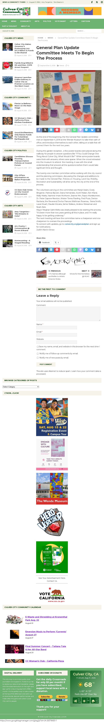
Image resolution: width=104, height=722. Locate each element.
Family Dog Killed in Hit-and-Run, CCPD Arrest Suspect (24, 65)
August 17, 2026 (22, 125)
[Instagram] (102, 2)
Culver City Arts (13, 206)
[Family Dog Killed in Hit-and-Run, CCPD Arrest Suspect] (8, 65)
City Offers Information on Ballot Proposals (22, 177)
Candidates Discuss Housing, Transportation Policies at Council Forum (24, 160)
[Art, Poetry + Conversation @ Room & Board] (8, 229)
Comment (41, 305)
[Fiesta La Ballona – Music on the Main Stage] (8, 106)
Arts (37, 21)
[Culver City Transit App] (52, 571)
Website (40, 339)
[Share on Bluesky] (92, 130)
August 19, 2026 (22, 89)
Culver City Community (17, 97)
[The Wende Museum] (52, 503)
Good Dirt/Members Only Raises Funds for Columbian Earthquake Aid (24, 135)
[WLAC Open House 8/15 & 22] (52, 435)
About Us (25, 26)
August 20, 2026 (22, 168)
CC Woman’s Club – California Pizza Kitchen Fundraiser (23, 120)
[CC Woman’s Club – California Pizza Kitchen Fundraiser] (8, 121)
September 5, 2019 (47, 65)
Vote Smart (60, 21)
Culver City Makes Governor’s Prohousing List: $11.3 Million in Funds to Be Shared (24, 48)
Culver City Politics (15, 150)
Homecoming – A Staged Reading (22, 242)
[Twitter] (97, 2)
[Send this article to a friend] (63, 130)
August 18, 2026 (22, 182)
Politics (47, 21)
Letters (73, 21)
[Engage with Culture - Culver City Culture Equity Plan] (52, 469)
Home (4, 21)
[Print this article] (69, 130)
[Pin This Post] (57, 130)
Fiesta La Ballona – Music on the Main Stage (23, 105)
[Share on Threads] (98, 130)
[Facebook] (92, 2)
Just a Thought (9, 26)
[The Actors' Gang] (68, 264)
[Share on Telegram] (86, 130)
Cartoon (85, 21)
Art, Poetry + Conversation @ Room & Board (22, 228)
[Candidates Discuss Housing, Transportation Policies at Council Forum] (8, 159)
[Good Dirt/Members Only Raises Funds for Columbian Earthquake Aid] (8, 135)
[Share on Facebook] (39, 130)
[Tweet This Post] (45, 130)
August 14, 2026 (22, 142)
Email (39, 332)
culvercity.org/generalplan (77, 224)
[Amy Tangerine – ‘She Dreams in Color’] (8, 214)
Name (39, 324)
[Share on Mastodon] (80, 130)
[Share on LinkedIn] (51, 130)
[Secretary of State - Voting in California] (52, 601)
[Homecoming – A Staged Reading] (8, 243)
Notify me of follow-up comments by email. (58, 353)
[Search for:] (88, 31)
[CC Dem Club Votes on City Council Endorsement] (8, 192)
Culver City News (13, 38)
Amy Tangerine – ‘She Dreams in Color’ (22, 214)
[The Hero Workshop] (52, 537)
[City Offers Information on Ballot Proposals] (8, 178)
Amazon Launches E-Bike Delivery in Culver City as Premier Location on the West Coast (24, 81)
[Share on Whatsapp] (74, 130)
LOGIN (63, 717)
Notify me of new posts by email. (54, 358)
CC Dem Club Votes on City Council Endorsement (24, 192)
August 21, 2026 (22, 55)
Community (25, 21)
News (13, 21)
